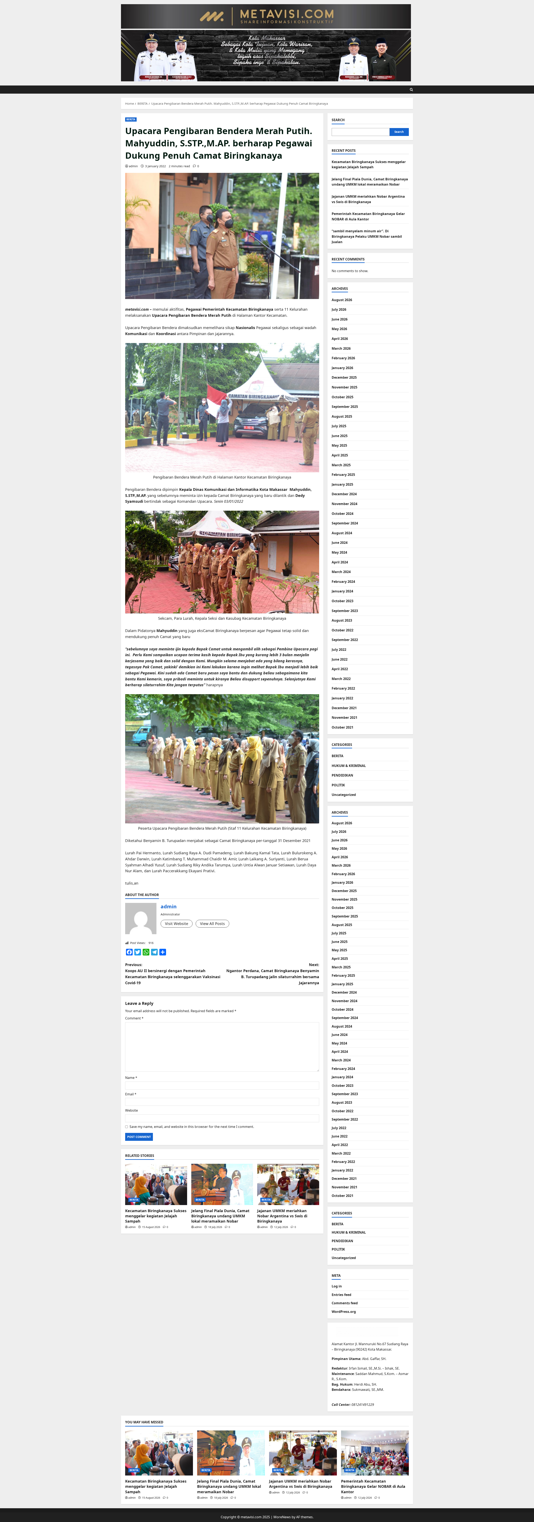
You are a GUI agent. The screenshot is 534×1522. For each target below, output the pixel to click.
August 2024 (342, 533)
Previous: (172, 973)
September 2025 (345, 406)
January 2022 (342, 698)
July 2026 (339, 309)
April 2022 (340, 669)
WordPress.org (344, 1311)
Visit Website (176, 923)
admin (133, 166)
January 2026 (342, 368)
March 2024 (341, 571)
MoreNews (282, 1517)
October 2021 (342, 727)
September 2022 (345, 639)
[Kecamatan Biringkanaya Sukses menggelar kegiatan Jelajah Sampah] (156, 1184)
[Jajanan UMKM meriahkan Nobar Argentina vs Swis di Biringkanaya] (288, 1184)
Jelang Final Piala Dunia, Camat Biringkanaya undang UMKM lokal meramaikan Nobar (220, 1216)
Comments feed (345, 1303)
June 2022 (340, 659)
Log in (337, 1286)
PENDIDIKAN (342, 775)
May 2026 (339, 329)
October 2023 (342, 601)
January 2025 (342, 484)
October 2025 (342, 397)
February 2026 (343, 358)
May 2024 (339, 552)
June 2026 (340, 319)
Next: (272, 973)
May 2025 (339, 445)
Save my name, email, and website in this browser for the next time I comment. (192, 1126)
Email (130, 1094)
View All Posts (212, 923)
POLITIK (338, 785)
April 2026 (340, 338)
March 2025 (341, 465)
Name (131, 1077)
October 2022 (342, 630)
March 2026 (341, 348)
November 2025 (344, 387)
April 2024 (340, 562)
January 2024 (342, 591)
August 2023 (342, 620)
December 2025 (344, 377)
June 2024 (340, 542)
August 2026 (342, 300)
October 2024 (342, 513)
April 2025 (340, 455)
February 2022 (343, 688)
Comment (134, 1018)
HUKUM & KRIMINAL (349, 765)
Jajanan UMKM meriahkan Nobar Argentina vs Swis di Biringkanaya (282, 1216)
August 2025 (342, 416)
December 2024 (344, 494)
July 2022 (339, 649)
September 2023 (345, 610)
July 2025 (339, 426)
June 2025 (340, 436)
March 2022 (341, 678)
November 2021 (344, 717)
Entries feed (341, 1294)
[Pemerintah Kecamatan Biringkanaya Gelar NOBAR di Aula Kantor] (375, 1453)
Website (131, 1110)
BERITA (130, 119)
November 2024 (344, 503)
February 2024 (343, 581)
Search (338, 120)
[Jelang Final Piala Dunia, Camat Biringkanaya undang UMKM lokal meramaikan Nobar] (222, 1184)
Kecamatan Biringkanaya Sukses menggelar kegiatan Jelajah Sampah (155, 1216)
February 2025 (343, 474)
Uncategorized (344, 794)
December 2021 (344, 708)
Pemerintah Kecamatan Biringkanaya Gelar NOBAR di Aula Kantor (373, 1486)
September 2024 (345, 523)
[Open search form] (411, 89)
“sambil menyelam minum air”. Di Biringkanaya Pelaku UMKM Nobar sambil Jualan (367, 236)
